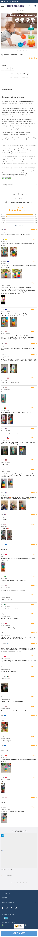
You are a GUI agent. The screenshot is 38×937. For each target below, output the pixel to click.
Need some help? (8, 902)
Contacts (6, 893)
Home (13, 11)
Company (5, 898)
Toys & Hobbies (22, 11)
